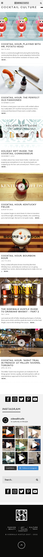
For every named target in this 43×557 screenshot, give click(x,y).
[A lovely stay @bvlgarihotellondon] (8, 432)
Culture (33, 527)
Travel (24, 529)
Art (22, 527)
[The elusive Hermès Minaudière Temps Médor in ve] (34, 445)
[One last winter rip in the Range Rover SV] (8, 458)
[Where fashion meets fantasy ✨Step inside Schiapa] (21, 432)
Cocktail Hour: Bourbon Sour (18, 257)
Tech (35, 529)
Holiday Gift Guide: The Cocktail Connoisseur (17, 152)
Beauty (12, 529)
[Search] (41, 3)
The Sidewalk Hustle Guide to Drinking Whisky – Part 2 (20, 310)
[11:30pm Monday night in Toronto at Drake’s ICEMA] (8, 445)
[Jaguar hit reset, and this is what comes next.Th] (34, 458)
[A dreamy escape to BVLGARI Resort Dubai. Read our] (34, 432)
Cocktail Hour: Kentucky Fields (18, 205)
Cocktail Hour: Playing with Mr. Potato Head (21, 45)
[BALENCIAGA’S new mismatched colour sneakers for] (21, 458)
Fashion (12, 527)
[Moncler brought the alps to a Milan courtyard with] (21, 445)
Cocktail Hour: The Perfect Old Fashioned (20, 98)
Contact (23, 531)
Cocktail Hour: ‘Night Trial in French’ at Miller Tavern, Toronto (20, 363)
